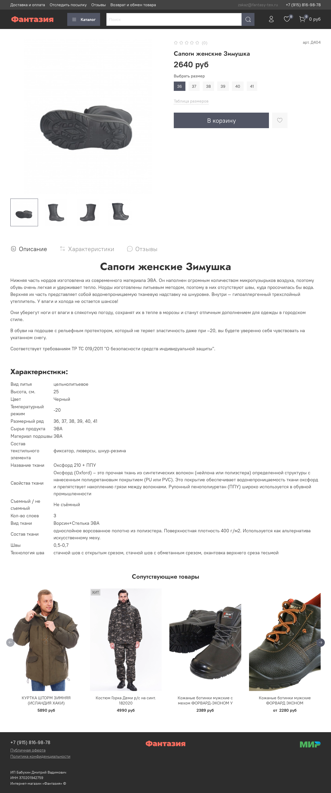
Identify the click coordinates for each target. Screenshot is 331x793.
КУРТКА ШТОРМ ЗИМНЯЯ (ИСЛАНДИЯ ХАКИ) (46, 700)
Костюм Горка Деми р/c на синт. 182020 (126, 700)
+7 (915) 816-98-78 (303, 4)
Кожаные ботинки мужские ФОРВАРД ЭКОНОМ (285, 700)
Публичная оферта (28, 750)
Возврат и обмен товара (133, 4)
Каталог (88, 19)
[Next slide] (157, 117)
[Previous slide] (18, 117)
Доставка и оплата (27, 4)
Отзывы (98, 4)
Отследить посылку (68, 4)
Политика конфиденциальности (40, 756)
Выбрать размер (189, 76)
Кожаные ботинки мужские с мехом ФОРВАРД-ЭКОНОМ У (205, 700)
